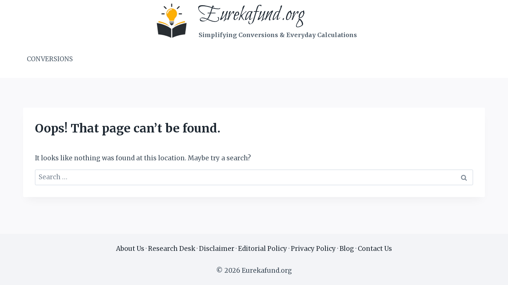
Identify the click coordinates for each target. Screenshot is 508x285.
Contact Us (375, 249)
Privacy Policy (313, 249)
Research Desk (171, 249)
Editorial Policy (262, 249)
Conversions (50, 59)
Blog (347, 249)
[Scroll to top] (489, 273)
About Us (130, 249)
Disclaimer (216, 249)
